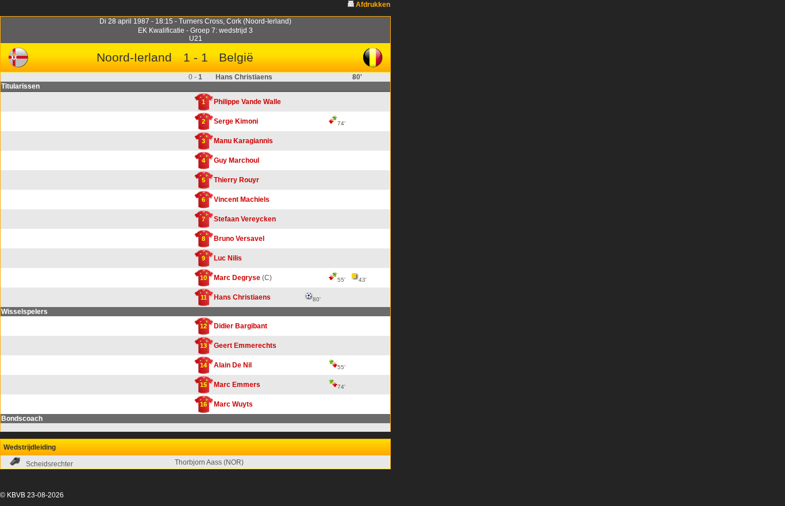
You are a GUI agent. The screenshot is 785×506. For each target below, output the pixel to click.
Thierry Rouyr (236, 180)
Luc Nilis (228, 258)
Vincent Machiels (242, 199)
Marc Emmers (237, 385)
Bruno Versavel (239, 239)
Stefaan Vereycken (245, 219)
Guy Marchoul (236, 160)
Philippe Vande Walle (247, 102)
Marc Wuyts (233, 404)
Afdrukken (373, 5)
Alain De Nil (233, 365)
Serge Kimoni (236, 121)
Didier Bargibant (240, 326)
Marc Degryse (237, 278)
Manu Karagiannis (243, 141)
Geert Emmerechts (245, 346)
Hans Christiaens (242, 297)
